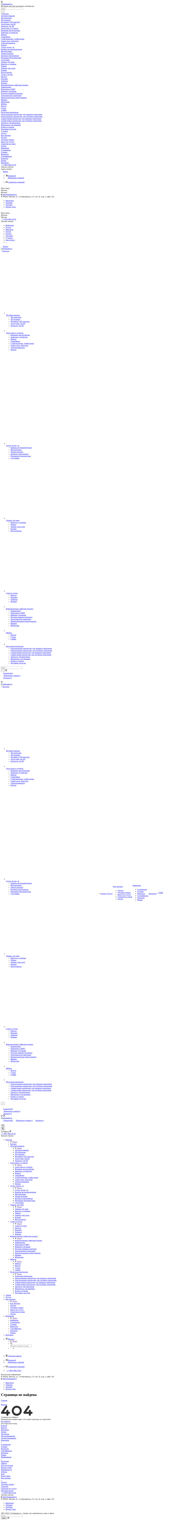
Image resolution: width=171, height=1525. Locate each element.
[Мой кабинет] (2, 1106)
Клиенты (4, 1453)
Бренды (4, 1428)
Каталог (13, 1144)
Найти (4, 1518)
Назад (15, 1142)
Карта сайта (5, 1476)
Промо (3, 1455)
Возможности (6, 1470)
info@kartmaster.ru (10, 195)
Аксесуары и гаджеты (23, 1167)
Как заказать (15, 1303)
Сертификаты (6, 1451)
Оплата (4, 1482)
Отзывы (4, 1447)
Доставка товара (7, 1484)
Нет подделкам (7, 1465)
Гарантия (4, 1486)
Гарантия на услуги (9, 1489)
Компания (14, 1320)
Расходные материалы (23, 1276)
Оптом (3, 1432)
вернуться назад (10, 1423)
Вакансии (5, 1449)
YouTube (9, 205)
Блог (3, 1474)
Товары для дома (21, 1209)
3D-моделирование (8, 1438)
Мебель (18, 1264)
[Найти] (3, 11)
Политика (5, 1461)
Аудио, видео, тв (21, 1190)
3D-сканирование (8, 1436)
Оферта (4, 1463)
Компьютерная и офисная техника (28, 1240)
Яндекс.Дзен (11, 207)
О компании (6, 1444)
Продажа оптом (7, 1491)
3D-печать (5, 1434)
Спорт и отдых (21, 1226)
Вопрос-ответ (6, 1468)
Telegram (9, 203)
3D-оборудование (22, 1150)
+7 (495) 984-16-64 (9, 165)
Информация (6, 1457)
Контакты (5, 1430)
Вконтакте (10, 201)
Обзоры (4, 1472)
